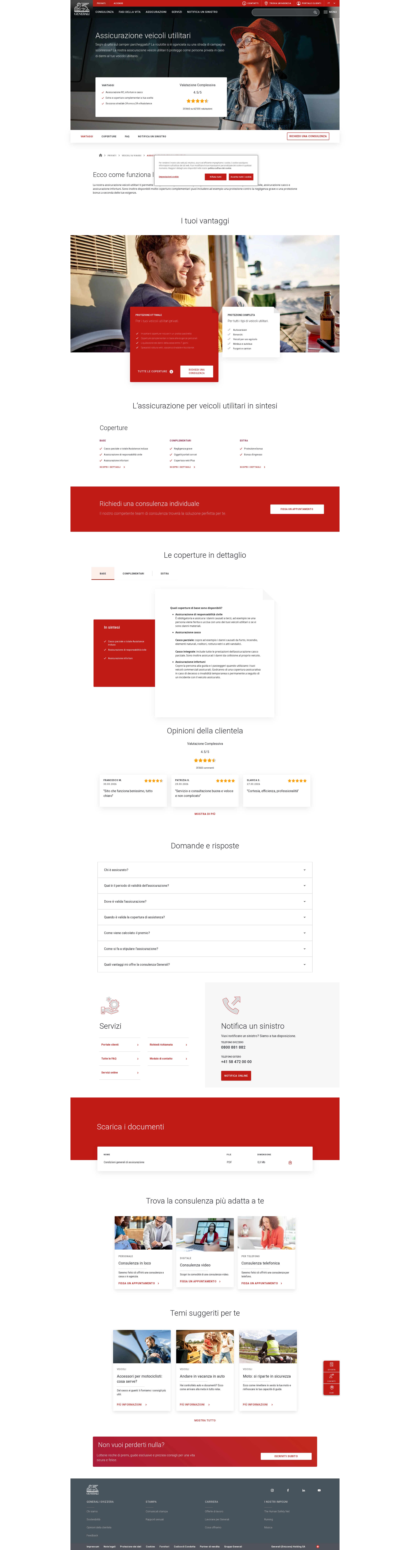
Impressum (93, 1546)
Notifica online (236, 1075)
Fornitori (164, 1546)
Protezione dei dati (130, 1546)
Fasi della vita (130, 11)
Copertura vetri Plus (184, 460)
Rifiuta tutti (215, 177)
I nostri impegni (276, 1501)
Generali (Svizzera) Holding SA (288, 1546)
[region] (206, 170)
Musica (268, 1527)
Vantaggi (87, 136)
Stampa (151, 1501)
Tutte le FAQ (108, 1058)
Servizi (177, 11)
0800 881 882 (233, 1047)
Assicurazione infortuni (116, 460)
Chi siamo (92, 1511)
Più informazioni (130, 1404)
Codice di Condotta (185, 1546)
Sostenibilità (93, 1519)
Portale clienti (110, 1044)
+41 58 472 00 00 (236, 1061)
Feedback (92, 1535)
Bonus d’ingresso (253, 454)
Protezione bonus (253, 448)
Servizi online (109, 1072)
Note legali (110, 1546)
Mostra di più (205, 814)
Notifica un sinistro (202, 11)
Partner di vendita (210, 1546)
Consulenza (104, 11)
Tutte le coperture (153, 371)
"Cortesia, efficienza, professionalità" (273, 791)
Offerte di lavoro (214, 1511)
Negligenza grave (183, 448)
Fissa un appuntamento (297, 509)
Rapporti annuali (155, 1519)
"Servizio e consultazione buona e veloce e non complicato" (204, 793)
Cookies (150, 1546)
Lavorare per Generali (217, 1519)
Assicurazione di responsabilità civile (123, 454)
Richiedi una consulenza (308, 136)
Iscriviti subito (286, 1456)
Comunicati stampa (157, 1511)
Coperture (109, 136)
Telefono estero (231, 1056)
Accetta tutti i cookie (241, 177)
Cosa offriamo (213, 1527)
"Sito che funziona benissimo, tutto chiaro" (128, 793)
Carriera (211, 1501)
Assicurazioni (156, 11)
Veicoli (121, 1369)
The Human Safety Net (277, 1511)
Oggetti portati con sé (185, 454)
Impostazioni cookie (169, 176)
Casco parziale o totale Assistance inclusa (126, 448)
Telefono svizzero (232, 1042)
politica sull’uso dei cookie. (220, 168)
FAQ (127, 136)
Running (268, 1519)
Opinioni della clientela (99, 1527)
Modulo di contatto (161, 1058)
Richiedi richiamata (161, 1044)
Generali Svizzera (100, 1501)
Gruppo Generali (233, 1546)
